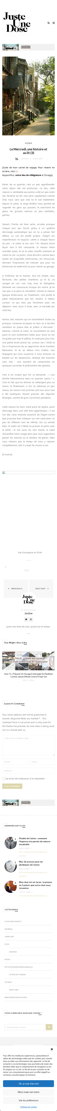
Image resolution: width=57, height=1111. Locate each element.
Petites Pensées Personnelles (33, 852)
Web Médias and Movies (16, 997)
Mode (7, 959)
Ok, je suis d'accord (28, 1083)
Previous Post (18, 589)
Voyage (28, 143)
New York (14, 990)
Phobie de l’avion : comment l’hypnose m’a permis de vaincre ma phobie (34, 841)
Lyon (7, 944)
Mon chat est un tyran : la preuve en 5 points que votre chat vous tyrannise (35, 885)
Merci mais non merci (28, 1092)
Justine (24, 159)
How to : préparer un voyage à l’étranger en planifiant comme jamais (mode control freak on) (28, 675)
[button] (52, 1049)
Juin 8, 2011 (38, 159)
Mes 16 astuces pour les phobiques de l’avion (31, 863)
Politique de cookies (28, 1107)
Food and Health (13, 921)
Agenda (13, 952)
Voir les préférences (28, 1100)
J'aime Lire (9, 936)
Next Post (40, 589)
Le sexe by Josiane (17, 974)
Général (9, 929)
